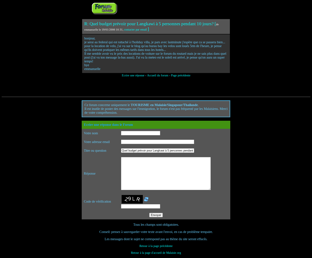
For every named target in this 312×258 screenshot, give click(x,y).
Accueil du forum (157, 75)
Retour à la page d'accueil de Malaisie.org (156, 252)
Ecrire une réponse (133, 75)
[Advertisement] (171, 8)
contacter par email (135, 29)
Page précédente (180, 75)
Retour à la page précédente (156, 246)
